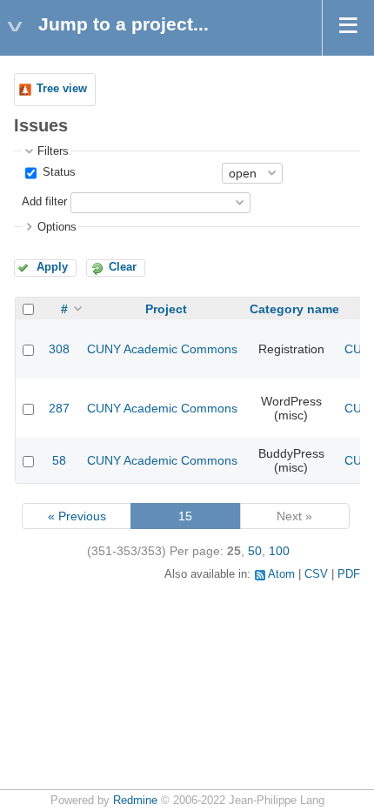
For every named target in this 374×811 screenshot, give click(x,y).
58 (59, 460)
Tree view (62, 89)
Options (57, 227)
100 (279, 551)
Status (57, 172)
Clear (123, 267)
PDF (348, 574)
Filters (53, 151)
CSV (316, 574)
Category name (294, 309)
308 (59, 349)
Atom (281, 574)
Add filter (44, 202)
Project (166, 309)
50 (255, 551)
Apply (52, 267)
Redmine (135, 800)
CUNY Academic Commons (162, 349)
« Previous (77, 516)
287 (59, 408)
